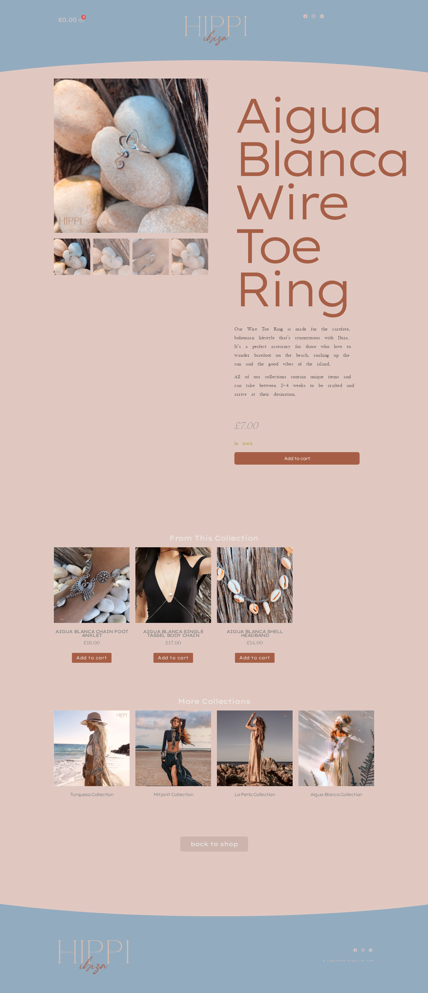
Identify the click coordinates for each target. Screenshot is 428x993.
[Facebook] (305, 16)
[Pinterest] (322, 16)
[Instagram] (314, 16)
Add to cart (297, 458)
